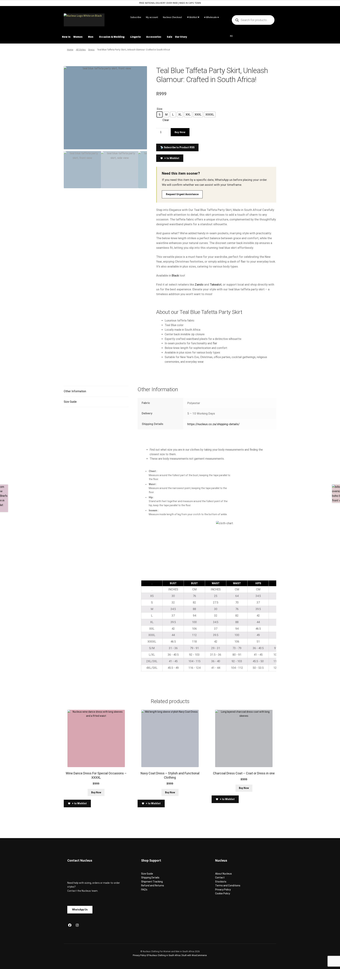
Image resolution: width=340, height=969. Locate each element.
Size (159, 109)
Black (175, 275)
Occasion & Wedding (111, 36)
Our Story (181, 36)
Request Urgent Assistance (182, 194)
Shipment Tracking (152, 881)
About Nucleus (223, 873)
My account (152, 17)
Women (78, 36)
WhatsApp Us (80, 909)
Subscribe (135, 17)
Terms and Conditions (227, 885)
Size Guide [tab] (70, 401)
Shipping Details (150, 877)
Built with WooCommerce (194, 955)
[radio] (159, 114)
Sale (169, 36)
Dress (91, 49)
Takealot (216, 284)
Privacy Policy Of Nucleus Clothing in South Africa (156, 955)
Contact (220, 877)
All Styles (81, 49)
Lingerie (135, 36)
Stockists (220, 881)
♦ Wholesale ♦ (211, 17)
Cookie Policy (222, 893)
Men (90, 36)
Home (70, 49)
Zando (199, 284)
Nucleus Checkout (172, 17)
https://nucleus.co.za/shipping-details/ (213, 424)
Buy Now (180, 132)
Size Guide (147, 873)
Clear (166, 120)
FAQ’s (144, 889)
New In (66, 36)
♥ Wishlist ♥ (193, 17)
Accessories (153, 36)
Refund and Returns (152, 885)
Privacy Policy (223, 889)
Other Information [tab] (75, 391)
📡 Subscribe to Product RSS (177, 147)
